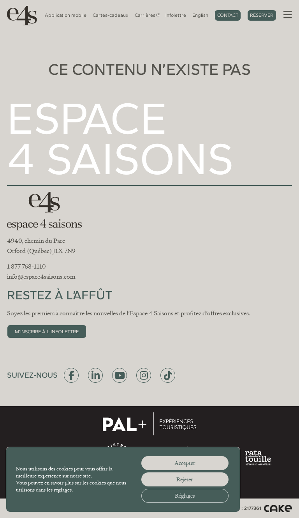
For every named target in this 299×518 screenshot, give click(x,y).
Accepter (184, 463)
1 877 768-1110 (26, 266)
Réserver (261, 15)
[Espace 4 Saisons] (19, 15)
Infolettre (175, 15)
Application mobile (65, 15)
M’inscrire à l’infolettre (47, 331)
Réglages (185, 495)
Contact (227, 15)
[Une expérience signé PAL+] (149, 423)
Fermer (233, 182)
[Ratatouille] (258, 457)
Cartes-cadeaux (110, 15)
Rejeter (184, 479)
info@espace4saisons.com (41, 277)
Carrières (145, 15)
